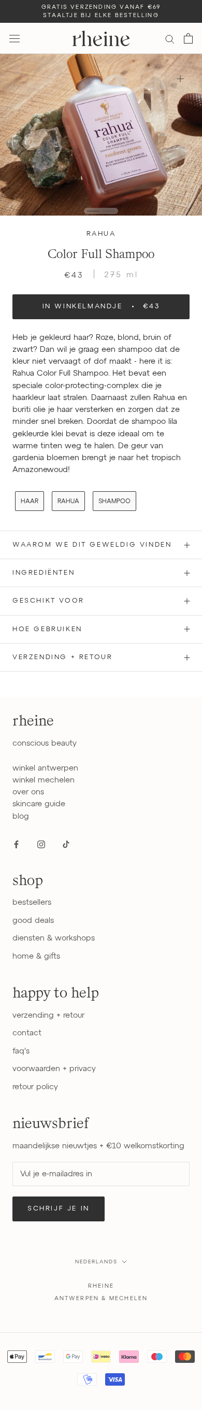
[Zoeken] (170, 38)
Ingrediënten (43, 572)
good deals (33, 920)
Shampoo (114, 502)
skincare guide (38, 804)
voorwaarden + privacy (54, 1069)
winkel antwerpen (45, 768)
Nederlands (96, 1261)
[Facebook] (16, 844)
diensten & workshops (53, 938)
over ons (28, 792)
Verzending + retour (62, 657)
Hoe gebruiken (47, 629)
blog (20, 816)
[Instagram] (41, 844)
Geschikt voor (48, 600)
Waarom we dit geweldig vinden (91, 545)
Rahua (101, 234)
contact (26, 1033)
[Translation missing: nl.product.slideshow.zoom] (180, 78)
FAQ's (21, 1051)
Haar (29, 502)
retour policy (35, 1087)
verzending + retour (48, 1015)
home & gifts (36, 956)
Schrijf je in (58, 1208)
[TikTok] (66, 844)
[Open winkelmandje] (188, 38)
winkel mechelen (43, 780)
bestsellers (31, 902)
